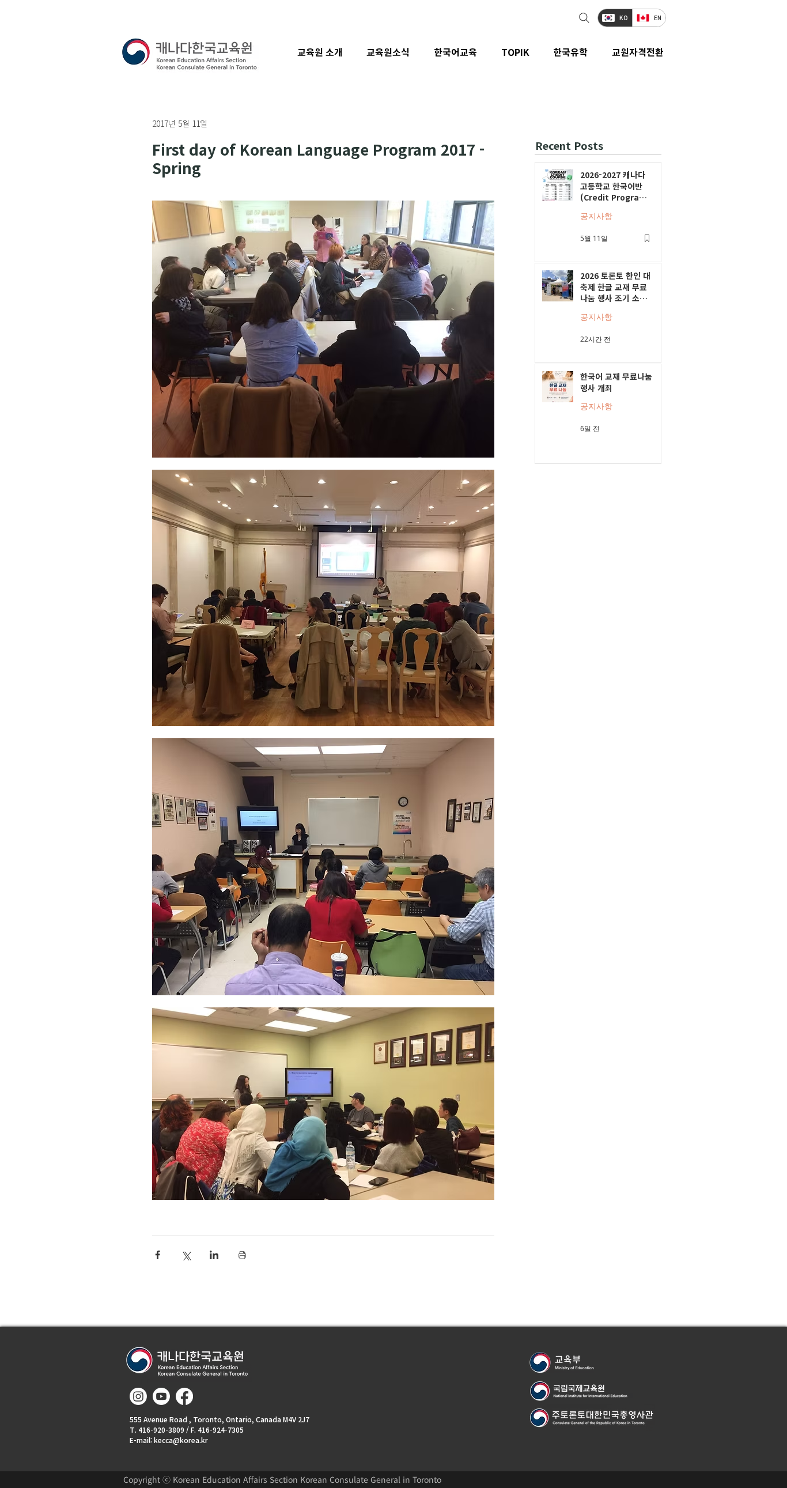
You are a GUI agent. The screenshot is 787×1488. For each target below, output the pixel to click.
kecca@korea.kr (181, 1440)
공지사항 (596, 215)
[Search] (583, 18)
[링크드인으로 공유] (214, 1254)
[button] (388, 52)
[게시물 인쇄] (242, 1254)
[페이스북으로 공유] (157, 1254)
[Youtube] (161, 1396)
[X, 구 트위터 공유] (185, 1254)
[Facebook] (184, 1396)
